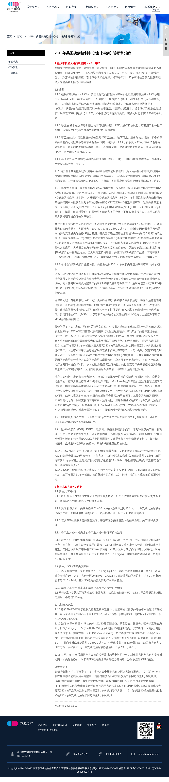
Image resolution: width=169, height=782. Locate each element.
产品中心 (42, 725)
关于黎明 (32, 6)
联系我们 (150, 6)
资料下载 (54, 730)
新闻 (19, 36)
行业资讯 (13, 67)
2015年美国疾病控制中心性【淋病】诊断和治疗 (54, 36)
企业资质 (77, 725)
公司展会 (13, 73)
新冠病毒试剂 (60, 725)
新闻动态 (91, 6)
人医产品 (51, 6)
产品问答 (42, 730)
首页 (17, 6)
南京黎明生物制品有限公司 (47, 768)
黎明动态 (13, 61)
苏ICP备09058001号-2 (138, 768)
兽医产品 (71, 6)
